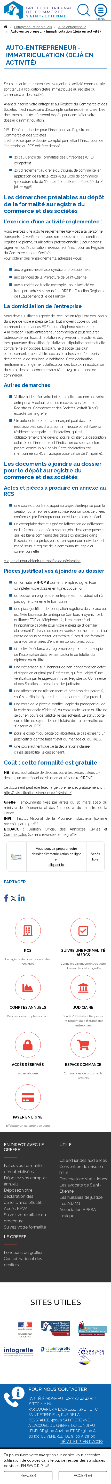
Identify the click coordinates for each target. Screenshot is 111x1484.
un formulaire (31, 582)
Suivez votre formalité (25, 1227)
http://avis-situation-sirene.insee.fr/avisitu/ (38, 793)
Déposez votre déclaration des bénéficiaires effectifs (24, 1196)
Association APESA (77, 1209)
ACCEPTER (83, 1475)
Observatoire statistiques (83, 1178)
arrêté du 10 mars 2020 (80, 802)
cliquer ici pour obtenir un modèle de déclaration (42, 561)
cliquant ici (57, 865)
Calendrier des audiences (83, 1160)
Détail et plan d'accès (81, 1442)
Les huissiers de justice (80, 1197)
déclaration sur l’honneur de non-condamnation (58, 667)
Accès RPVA (16, 1208)
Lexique (66, 1215)
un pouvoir (22, 595)
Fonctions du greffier (23, 1252)
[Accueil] (5, 27)
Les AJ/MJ (69, 1203)
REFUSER (28, 1475)
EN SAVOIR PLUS (35, 1466)
